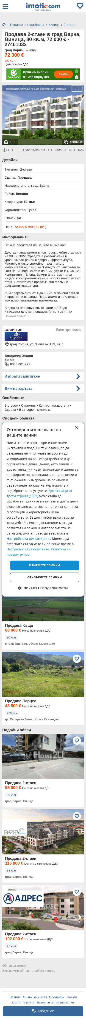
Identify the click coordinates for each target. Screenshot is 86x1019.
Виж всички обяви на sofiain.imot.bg (28, 970)
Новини (15, 997)
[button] (43, 588)
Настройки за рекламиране (28, 538)
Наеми (72, 997)
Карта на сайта (23, 1002)
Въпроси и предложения (55, 1002)
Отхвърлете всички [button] (44, 577)
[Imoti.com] (4, 25)
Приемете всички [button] (44, 565)
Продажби (56, 997)
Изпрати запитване (22, 376)
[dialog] (43, 509)
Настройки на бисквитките (28, 549)
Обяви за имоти (14, 965)
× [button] (76, 428)
